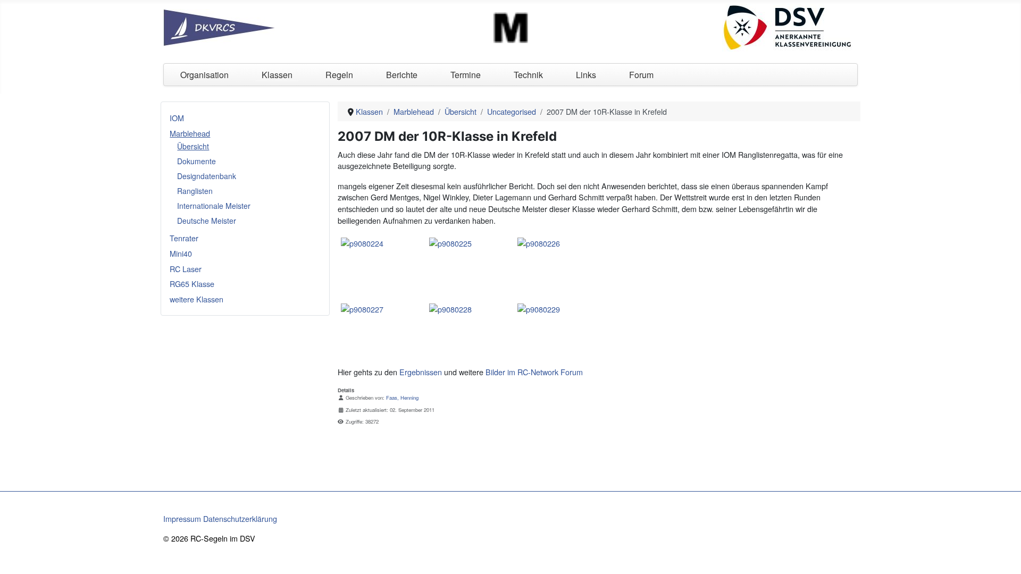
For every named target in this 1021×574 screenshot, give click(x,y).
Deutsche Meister (206, 220)
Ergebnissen (420, 371)
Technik (528, 75)
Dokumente (196, 161)
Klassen (277, 75)
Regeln (339, 75)
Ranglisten (195, 190)
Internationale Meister (213, 205)
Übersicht (193, 146)
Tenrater (184, 237)
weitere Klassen (196, 299)
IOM (177, 117)
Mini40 (181, 253)
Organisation (204, 75)
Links (586, 75)
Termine (465, 75)
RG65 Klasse (192, 283)
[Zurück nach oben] (1003, 555)
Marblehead (190, 133)
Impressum (182, 518)
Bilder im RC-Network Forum (534, 371)
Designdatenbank (206, 176)
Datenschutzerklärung (240, 518)
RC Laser (186, 268)
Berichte (401, 75)
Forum (641, 75)
